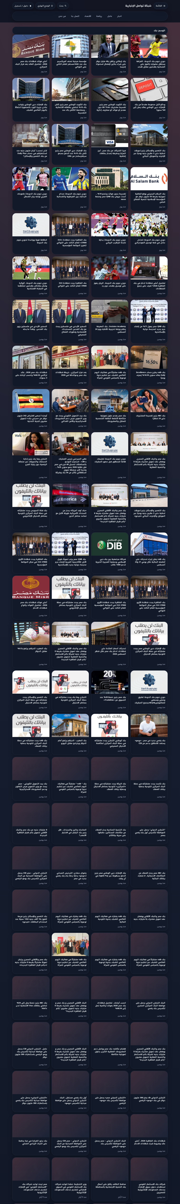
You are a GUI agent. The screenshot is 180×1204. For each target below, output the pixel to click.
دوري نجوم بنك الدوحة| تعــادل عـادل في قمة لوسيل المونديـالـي (150, 241)
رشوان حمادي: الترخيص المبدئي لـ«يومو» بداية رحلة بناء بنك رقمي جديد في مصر (71, 875)
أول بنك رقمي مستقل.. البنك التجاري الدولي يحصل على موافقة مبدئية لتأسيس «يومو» (70, 1100)
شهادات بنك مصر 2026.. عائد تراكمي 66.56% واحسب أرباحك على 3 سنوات (31, 375)
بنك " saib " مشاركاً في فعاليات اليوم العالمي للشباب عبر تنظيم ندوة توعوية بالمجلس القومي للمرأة (71, 788)
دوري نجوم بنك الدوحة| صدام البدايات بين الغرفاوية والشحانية (71, 195)
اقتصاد (87, 16)
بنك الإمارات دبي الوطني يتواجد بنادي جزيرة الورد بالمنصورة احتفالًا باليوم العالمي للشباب (31, 107)
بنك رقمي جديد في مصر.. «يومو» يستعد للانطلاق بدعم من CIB (150, 742)
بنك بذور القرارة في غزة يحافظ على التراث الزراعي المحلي (33, 1142)
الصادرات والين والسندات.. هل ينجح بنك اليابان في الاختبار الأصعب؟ (72, 832)
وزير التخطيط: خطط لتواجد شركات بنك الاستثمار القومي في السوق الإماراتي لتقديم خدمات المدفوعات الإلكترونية (70, 1188)
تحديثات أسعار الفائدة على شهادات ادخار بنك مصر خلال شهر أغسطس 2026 (110, 651)
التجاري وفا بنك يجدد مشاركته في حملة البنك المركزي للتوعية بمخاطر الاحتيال (70, 700)
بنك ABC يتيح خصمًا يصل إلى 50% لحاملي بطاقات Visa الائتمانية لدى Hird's (31, 1005)
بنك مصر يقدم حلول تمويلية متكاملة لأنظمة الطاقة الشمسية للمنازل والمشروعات (111, 418)
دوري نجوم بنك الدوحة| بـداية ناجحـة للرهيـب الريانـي (112, 241)
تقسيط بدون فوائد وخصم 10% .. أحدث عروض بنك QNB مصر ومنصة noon (110, 196)
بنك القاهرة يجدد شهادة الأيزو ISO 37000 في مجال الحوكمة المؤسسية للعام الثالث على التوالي (151, 607)
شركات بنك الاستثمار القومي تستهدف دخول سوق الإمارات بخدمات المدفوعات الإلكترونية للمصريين (151, 1188)
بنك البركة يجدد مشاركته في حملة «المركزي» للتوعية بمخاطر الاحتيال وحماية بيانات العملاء (110, 786)
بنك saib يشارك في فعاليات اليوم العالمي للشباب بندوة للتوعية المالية (110, 919)
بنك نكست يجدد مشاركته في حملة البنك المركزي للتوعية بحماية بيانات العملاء (149, 786)
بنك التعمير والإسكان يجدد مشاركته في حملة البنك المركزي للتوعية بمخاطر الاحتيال (32, 700)
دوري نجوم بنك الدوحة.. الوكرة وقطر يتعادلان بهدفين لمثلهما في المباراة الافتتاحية (32, 285)
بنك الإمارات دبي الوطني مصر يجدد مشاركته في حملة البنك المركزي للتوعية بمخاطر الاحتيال (149, 651)
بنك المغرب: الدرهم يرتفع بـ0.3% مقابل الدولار (32, 650)
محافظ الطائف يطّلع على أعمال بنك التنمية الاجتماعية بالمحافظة (111, 1185)
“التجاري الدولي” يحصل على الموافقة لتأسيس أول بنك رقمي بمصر (150, 832)
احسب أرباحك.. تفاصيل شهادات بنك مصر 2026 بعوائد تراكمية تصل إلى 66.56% (110, 1005)
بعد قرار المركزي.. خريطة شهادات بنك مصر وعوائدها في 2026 (70, 374)
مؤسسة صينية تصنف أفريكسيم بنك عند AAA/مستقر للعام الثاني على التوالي (71, 64)
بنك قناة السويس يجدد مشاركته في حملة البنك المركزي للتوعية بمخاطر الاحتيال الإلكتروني (32, 513)
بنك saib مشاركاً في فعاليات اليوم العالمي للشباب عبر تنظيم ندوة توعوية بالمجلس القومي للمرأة (149, 962)
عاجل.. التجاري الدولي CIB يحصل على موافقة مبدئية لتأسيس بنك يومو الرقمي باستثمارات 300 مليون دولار (31, 1053)
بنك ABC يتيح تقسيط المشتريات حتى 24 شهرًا (150, 417)
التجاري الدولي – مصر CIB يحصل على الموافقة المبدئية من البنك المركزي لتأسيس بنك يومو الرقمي (31, 875)
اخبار (119, 16)
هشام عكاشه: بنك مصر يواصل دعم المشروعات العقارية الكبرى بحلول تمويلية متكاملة (110, 1051)
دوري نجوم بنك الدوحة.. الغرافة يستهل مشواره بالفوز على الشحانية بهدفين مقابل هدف (150, 64)
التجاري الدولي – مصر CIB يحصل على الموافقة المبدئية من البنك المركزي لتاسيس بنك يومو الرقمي (70, 1143)
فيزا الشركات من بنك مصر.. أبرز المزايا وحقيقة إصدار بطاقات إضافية (112, 153)
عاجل (109, 16)
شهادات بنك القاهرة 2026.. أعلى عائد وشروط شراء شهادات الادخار (149, 1142)
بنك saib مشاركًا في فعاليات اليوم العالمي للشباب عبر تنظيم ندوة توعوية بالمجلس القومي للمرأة (110, 375)
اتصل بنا (75, 16)
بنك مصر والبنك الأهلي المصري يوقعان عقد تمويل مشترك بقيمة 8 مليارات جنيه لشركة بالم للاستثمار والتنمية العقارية (149, 463)
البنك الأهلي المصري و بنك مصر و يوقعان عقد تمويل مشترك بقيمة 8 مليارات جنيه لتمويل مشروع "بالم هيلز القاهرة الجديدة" (70, 1007)
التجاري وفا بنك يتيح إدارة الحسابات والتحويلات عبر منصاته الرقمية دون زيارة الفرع (32, 461)
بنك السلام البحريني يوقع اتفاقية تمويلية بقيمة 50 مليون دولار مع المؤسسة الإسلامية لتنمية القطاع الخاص (149, 198)
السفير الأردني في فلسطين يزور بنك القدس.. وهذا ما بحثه (32, 328)
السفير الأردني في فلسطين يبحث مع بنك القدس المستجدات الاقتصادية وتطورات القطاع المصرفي (71, 331)
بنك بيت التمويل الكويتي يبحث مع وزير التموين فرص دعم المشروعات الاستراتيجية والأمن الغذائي (70, 418)
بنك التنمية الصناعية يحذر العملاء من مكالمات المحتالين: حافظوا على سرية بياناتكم (110, 832)
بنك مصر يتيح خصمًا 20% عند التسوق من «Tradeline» (113, 698)
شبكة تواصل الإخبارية (138, 6)
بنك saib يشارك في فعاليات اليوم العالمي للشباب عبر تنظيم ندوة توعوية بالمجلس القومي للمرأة (71, 919)
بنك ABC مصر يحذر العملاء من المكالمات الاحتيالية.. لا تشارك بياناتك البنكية (151, 875)
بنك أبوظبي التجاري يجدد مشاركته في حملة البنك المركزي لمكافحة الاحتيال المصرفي (110, 743)
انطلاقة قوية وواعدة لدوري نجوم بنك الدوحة (32, 241)
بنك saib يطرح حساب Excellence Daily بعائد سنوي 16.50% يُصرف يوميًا (150, 375)
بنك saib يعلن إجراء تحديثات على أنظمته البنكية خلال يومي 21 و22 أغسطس (150, 562)
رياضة (99, 16)
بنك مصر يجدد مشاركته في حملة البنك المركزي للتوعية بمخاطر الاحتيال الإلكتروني (71, 605)
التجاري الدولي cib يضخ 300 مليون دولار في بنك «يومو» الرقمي (149, 1099)
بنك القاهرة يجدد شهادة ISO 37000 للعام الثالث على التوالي (72, 284)
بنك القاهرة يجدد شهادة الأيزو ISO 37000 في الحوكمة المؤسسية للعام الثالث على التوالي (110, 605)
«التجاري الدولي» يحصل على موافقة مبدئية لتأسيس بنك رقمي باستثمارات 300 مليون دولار (31, 1100)
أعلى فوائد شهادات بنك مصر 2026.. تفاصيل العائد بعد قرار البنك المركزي (31, 64)
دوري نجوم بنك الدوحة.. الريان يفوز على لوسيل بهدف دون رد (110, 284)
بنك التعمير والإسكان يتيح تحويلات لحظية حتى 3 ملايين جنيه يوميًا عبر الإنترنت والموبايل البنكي (149, 153)
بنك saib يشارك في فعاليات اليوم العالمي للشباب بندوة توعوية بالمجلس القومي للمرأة (110, 962)
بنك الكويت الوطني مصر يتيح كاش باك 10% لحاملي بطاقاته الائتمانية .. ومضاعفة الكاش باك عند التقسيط (70, 109)
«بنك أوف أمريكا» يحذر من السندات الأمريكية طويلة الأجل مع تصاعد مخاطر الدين (71, 513)
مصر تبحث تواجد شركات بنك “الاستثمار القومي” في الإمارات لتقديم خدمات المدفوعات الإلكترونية (32, 1188)
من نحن (62, 16)
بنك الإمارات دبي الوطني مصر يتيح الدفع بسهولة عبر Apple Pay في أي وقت (110, 875)
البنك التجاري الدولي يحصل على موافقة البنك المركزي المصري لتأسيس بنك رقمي (150, 1005)
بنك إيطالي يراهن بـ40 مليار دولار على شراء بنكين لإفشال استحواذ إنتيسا (111, 64)
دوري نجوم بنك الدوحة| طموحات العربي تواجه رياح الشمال (32, 195)
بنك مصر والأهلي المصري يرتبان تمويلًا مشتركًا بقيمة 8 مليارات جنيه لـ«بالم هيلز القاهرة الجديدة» (31, 962)
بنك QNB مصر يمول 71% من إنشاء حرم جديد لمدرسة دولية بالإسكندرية (149, 329)
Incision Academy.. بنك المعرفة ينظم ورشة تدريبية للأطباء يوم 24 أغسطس (110, 329)
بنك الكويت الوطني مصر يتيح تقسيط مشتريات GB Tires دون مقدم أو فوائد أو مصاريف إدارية (111, 107)
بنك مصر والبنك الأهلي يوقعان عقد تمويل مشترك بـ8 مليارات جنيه (149, 918)
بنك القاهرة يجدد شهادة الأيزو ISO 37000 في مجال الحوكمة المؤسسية (32, 562)
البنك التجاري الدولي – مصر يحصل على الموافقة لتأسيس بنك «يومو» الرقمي (110, 1143)
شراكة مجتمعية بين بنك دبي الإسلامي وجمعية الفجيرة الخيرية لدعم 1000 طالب (111, 562)
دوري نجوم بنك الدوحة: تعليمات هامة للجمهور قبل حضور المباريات (110, 460)
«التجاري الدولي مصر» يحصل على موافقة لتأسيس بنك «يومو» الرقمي (110, 1100)
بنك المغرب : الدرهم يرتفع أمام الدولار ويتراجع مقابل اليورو (72, 742)
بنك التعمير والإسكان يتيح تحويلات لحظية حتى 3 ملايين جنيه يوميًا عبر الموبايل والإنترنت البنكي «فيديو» (149, 513)
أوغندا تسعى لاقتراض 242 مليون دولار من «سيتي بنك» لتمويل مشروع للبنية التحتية (32, 418)
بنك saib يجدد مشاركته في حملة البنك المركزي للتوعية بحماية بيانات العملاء (32, 743)
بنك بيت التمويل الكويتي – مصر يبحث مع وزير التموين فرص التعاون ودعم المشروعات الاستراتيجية (31, 786)
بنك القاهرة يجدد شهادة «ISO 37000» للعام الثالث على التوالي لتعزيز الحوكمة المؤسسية (71, 242)
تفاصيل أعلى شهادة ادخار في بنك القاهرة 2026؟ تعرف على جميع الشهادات (149, 285)
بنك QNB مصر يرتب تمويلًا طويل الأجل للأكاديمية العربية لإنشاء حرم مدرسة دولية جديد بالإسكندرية (70, 562)
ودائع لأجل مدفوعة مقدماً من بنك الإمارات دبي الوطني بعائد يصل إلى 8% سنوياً (149, 107)
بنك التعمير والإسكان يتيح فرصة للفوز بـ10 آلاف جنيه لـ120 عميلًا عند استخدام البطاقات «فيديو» (31, 919)
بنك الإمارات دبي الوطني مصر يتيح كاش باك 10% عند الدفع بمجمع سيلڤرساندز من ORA (70, 153)
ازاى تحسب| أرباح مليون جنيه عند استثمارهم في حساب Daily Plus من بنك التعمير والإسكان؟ (31, 153)
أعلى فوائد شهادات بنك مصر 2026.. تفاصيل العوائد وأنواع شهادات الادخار (33, 605)
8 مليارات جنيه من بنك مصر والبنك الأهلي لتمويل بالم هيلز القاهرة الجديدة (31, 832)
